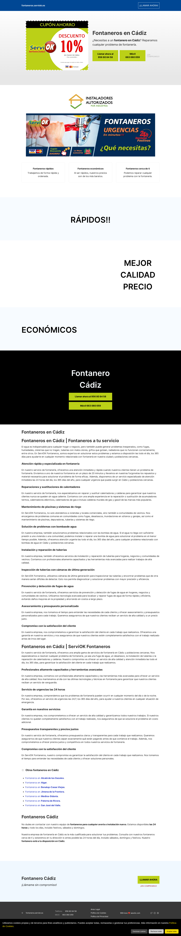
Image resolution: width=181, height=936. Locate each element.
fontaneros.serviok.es (34, 913)
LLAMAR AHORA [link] (148, 879)
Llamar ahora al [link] (105, 55)
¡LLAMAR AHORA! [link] (149, 5)
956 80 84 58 (71, 911)
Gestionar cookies (139, 931)
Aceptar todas (172, 931)
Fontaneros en (44, 778)
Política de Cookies (98, 913)
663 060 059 (67, 915)
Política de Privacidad (99, 916)
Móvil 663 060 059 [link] (90, 405)
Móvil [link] (132, 55)
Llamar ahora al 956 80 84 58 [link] (90, 396)
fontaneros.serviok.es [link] (33, 5)
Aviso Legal (95, 909)
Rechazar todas (156, 931)
